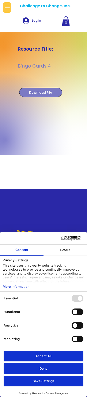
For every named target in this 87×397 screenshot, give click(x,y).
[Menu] (7, 7)
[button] (66, 21)
